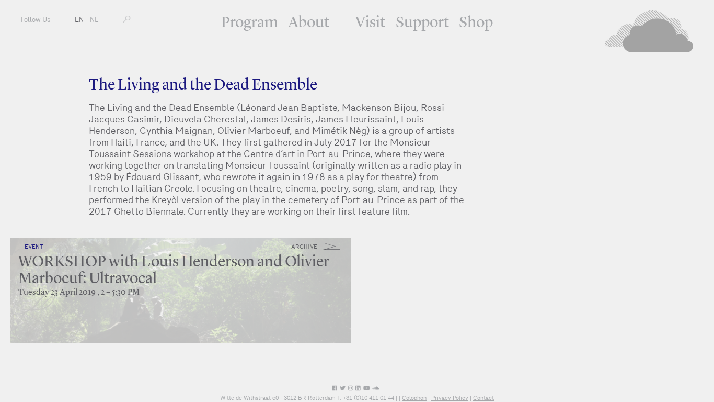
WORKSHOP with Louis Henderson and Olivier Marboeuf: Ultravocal (173, 270)
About (308, 23)
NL (94, 20)
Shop (476, 23)
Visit (370, 23)
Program (249, 23)
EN (79, 20)
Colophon (414, 398)
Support (422, 23)
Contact (483, 398)
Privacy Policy (449, 398)
